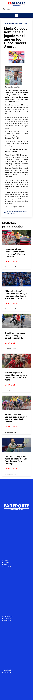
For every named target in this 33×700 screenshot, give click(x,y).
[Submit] (3, 9)
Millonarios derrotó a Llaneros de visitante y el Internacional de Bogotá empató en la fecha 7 (16, 295)
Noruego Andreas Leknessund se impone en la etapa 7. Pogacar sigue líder (15, 253)
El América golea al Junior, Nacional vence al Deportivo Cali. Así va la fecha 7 (16, 376)
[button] (16, 15)
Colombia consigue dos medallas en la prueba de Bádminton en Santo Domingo (16, 460)
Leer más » (11, 261)
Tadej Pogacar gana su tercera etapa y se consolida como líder (15, 335)
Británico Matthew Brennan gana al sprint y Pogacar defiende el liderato (16, 418)
